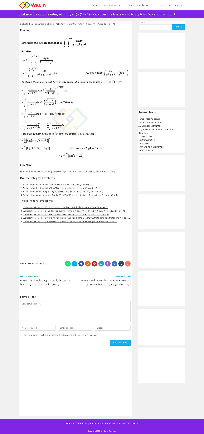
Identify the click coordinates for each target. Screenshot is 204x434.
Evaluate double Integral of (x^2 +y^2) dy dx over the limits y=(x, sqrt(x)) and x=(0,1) (61, 188)
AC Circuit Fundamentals (150, 125)
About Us (70, 423)
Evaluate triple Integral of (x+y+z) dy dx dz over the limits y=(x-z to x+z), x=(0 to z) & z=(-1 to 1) (66, 214)
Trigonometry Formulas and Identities (156, 129)
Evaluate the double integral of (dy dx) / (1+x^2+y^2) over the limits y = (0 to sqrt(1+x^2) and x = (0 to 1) (70, 195)
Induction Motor (145, 150)
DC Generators (145, 136)
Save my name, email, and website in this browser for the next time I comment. (61, 335)
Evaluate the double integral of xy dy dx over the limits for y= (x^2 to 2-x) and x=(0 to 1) (63, 191)
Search (141, 22)
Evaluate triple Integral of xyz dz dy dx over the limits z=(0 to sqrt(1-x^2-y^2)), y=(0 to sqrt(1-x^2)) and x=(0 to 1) (74, 211)
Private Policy (96, 423)
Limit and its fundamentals (151, 147)
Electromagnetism (146, 140)
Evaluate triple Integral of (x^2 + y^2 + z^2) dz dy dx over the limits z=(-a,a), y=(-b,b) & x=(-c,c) (65, 207)
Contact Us (82, 423)
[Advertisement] (75, 238)
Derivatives (143, 143)
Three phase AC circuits (149, 119)
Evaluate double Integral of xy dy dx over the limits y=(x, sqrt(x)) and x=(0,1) (57, 184)
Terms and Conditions (115, 423)
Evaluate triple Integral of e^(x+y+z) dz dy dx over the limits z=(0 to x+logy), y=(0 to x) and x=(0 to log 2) (70, 221)
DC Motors (143, 133)
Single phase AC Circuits (149, 122)
